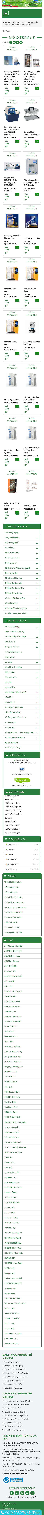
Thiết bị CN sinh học (13, 593)
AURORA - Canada (11, 961)
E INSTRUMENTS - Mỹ (13, 1051)
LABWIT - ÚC (9, 1207)
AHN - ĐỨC (9, 986)
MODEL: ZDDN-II (11, 84)
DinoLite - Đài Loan (12, 1021)
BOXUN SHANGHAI (12, 1006)
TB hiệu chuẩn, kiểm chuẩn (16, 613)
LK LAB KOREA (10, 1197)
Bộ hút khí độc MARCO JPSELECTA (31, 133)
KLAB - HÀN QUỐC (12, 1172)
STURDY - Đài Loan (12, 1298)
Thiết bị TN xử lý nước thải (13, 1380)
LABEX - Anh (9, 1213)
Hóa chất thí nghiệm (13, 652)
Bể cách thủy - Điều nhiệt (15, 637)
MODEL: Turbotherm (30, 242)
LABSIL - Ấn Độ (10, 1192)
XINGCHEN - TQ (10, 1338)
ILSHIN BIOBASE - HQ (13, 1142)
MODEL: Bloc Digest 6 (10, 189)
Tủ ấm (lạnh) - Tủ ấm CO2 (15, 717)
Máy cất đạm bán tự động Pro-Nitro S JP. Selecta (31, 182)
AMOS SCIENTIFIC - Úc (13, 976)
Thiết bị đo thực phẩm (14, 588)
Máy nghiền (10, 687)
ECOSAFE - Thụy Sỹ (12, 1061)
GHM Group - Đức (11, 1092)
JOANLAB (8, 1157)
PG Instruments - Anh (13, 1278)
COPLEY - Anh (10, 1011)
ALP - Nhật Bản (10, 966)
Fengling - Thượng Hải (13, 1067)
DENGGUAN (9, 1031)
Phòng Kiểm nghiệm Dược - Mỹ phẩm (17, 1401)
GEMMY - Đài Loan (12, 1097)
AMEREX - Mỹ (9, 971)
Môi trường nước (11, 887)
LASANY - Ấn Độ (10, 1218)
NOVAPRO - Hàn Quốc (13, 1253)
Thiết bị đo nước (12, 558)
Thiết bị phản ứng (12, 747)
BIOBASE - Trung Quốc (13, 991)
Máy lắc (8, 682)
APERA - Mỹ (9, 981)
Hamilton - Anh (10, 1107)
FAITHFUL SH (9, 1077)
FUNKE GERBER (10, 1082)
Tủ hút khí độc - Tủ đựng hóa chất (19, 732)
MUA (18, 88)
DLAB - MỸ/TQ (10, 1026)
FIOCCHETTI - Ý (10, 1072)
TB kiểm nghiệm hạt (13, 578)
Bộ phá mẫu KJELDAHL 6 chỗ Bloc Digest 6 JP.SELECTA (10, 181)
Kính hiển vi (10, 702)
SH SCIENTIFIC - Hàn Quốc (15, 1303)
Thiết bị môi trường (13, 810)
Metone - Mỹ (9, 1228)
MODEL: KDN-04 (30, 509)
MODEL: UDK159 (31, 456)
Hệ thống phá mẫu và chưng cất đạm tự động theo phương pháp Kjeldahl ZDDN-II (12, 76)
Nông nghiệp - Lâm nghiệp (15, 907)
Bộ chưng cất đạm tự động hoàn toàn (31, 450)
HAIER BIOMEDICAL (12, 1117)
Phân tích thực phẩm (13, 917)
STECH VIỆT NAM (12, 796)
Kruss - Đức (9, 1162)
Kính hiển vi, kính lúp (14, 814)
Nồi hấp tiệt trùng (12, 712)
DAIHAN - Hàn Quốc (12, 1016)
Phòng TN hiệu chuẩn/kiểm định (15, 1373)
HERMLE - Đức (10, 1112)
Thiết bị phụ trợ (11, 553)
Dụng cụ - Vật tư (12, 647)
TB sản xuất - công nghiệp (16, 608)
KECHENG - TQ (10, 1177)
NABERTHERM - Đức (12, 1248)
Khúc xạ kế (9, 657)
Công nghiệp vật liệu (13, 932)
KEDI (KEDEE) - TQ (11, 1182)
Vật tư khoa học (11, 799)
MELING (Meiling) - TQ (13, 1233)
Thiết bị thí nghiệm (13, 807)
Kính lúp (8, 697)
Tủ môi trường (11, 603)
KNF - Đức (8, 1167)
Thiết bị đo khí (11, 563)
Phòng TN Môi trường (11, 1362)
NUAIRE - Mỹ (9, 1258)
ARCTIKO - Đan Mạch (13, 951)
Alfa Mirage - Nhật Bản (13, 946)
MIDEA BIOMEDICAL (12, 1243)
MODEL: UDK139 (31, 403)
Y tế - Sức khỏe (10, 922)
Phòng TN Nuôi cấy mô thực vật (15, 1377)
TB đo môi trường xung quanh (17, 568)
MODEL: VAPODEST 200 (10, 348)
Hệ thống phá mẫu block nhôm (12, 236)
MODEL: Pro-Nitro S (29, 189)
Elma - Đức (8, 1041)
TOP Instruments (11, 1313)
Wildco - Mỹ (9, 1323)
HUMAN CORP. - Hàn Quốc (15, 1122)
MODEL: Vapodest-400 (10, 295)
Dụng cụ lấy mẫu (12, 538)
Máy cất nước (10, 677)
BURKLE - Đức (10, 996)
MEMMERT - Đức (11, 1223)
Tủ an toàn (9, 727)
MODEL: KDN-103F (31, 84)
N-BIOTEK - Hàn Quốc (13, 1263)
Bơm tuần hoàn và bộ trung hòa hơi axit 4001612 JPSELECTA (12, 131)
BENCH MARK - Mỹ (12, 1001)
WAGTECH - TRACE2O (13, 1333)
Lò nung (8, 662)
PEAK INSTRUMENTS (12, 1283)
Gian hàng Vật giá (12, 832)
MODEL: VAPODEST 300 (30, 295)
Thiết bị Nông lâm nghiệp (12, 1366)
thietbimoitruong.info (19, 1474)
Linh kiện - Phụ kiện (13, 667)
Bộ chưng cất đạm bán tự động (31, 398)
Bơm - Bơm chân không (14, 632)
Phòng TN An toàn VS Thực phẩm (15, 1404)
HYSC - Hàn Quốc (11, 1127)
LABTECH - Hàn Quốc (13, 1187)
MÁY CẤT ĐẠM (30, 505)
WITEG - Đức (9, 1328)
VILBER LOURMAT (11, 1318)
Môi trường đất (10, 892)
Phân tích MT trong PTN (14, 902)
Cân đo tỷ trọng (11, 532)
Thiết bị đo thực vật (13, 583)
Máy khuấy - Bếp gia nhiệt (16, 692)
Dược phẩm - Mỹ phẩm (13, 912)
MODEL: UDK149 (11, 456)
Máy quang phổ (11, 543)
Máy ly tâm (9, 672)
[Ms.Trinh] (22, 769)
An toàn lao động (12, 627)
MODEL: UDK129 (11, 403)
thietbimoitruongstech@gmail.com (21, 1470)
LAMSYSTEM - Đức (11, 1202)
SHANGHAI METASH (12, 1238)
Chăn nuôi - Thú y (11, 927)
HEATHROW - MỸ (11, 1132)
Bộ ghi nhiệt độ (11, 742)
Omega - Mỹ (9, 1273)
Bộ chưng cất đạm (11, 399)
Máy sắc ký (9, 548)
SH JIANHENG (10, 1288)
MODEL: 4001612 (11, 137)
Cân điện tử (10, 642)
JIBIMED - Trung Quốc (13, 1152)
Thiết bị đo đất (11, 573)
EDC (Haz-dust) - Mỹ (12, 1056)
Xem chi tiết (14, 67)
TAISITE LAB (9, 1308)
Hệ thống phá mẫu (32, 238)
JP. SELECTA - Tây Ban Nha (15, 1147)
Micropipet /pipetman (14, 707)
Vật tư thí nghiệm (12, 829)
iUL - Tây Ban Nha (11, 1137)
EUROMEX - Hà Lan (12, 1046)
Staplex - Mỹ (9, 1293)
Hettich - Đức (10, 1102)
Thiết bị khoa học (12, 803)
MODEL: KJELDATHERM (10, 242)
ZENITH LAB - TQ (11, 1343)
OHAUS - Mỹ (9, 1268)
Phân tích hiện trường (13, 897)
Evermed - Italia (10, 1036)
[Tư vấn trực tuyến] (22, 760)
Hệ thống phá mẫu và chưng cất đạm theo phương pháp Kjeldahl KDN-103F (32, 76)
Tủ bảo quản (10, 722)
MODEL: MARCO (30, 137)
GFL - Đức (8, 1087)
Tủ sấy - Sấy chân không (15, 598)
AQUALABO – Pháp (12, 956)
